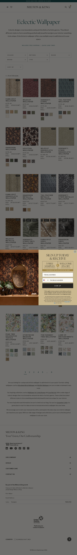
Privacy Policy (67, 301)
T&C (54, 303)
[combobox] (45, 280)
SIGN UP (57, 286)
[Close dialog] (75, 252)
